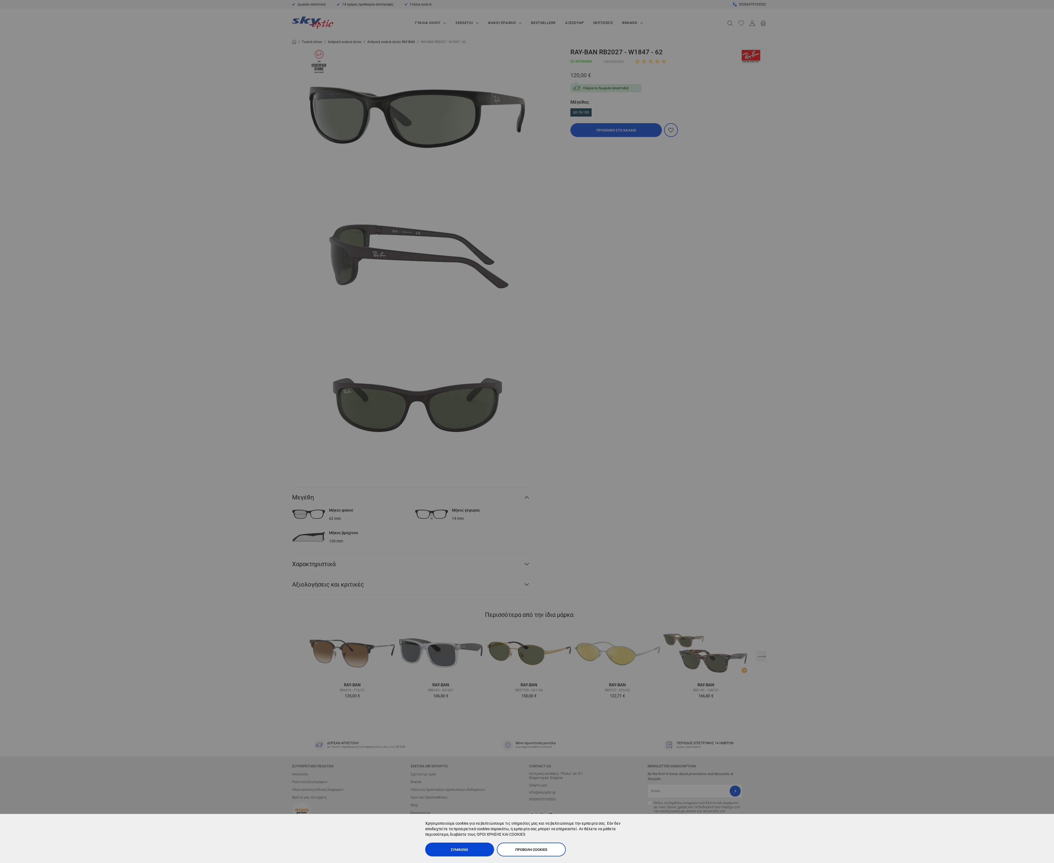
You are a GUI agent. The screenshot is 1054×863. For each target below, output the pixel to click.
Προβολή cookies (531, 850)
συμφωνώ (459, 850)
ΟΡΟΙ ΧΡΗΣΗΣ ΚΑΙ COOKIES (501, 834)
